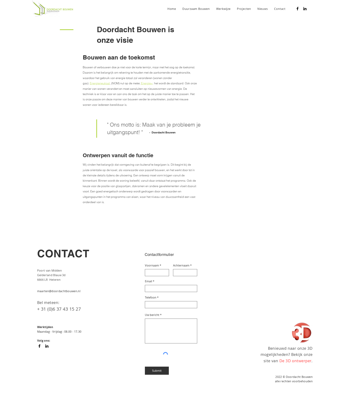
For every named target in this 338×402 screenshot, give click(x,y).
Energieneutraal (100, 83)
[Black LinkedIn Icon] (305, 8)
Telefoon (150, 297)
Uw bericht (152, 314)
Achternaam (181, 265)
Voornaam (152, 265)
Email (148, 281)
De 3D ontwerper (295, 360)
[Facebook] (297, 8)
